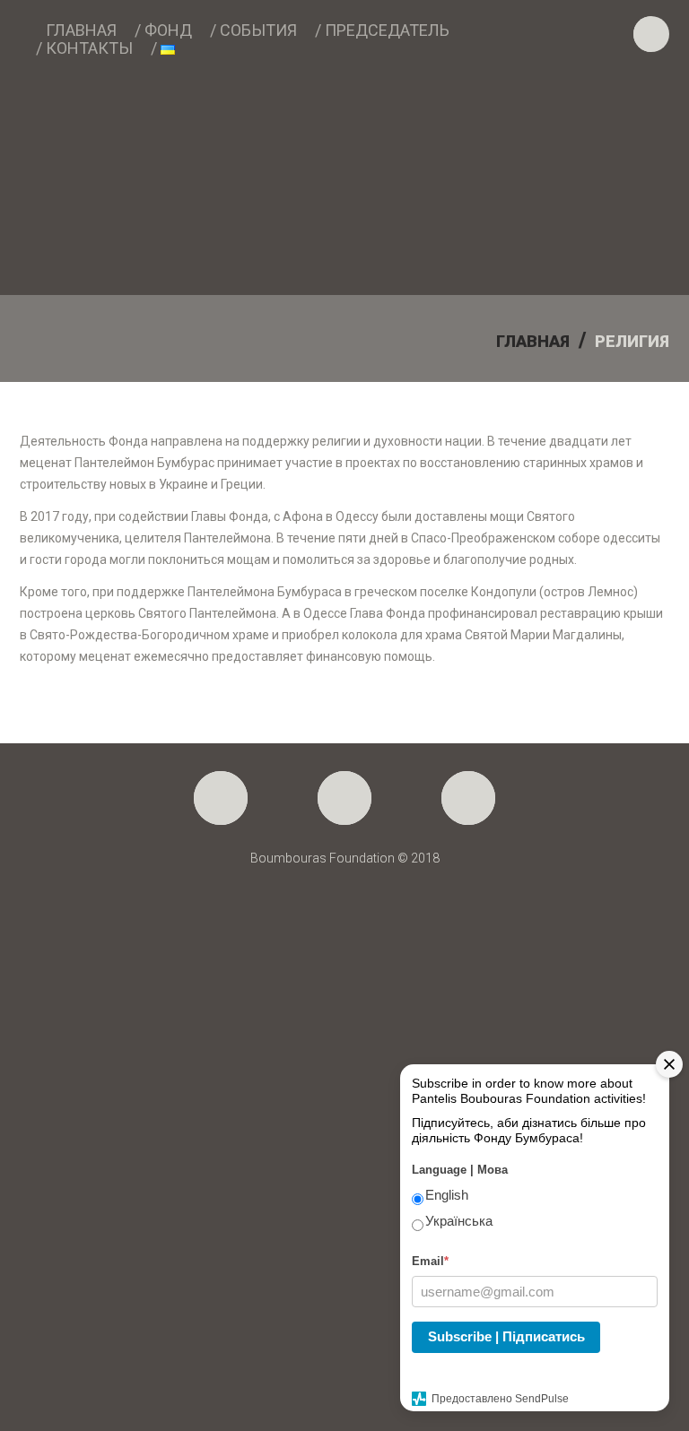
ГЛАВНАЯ (533, 341)
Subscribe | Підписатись (506, 1336)
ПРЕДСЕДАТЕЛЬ (387, 30)
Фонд (168, 30)
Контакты (89, 48)
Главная (81, 30)
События (258, 30)
